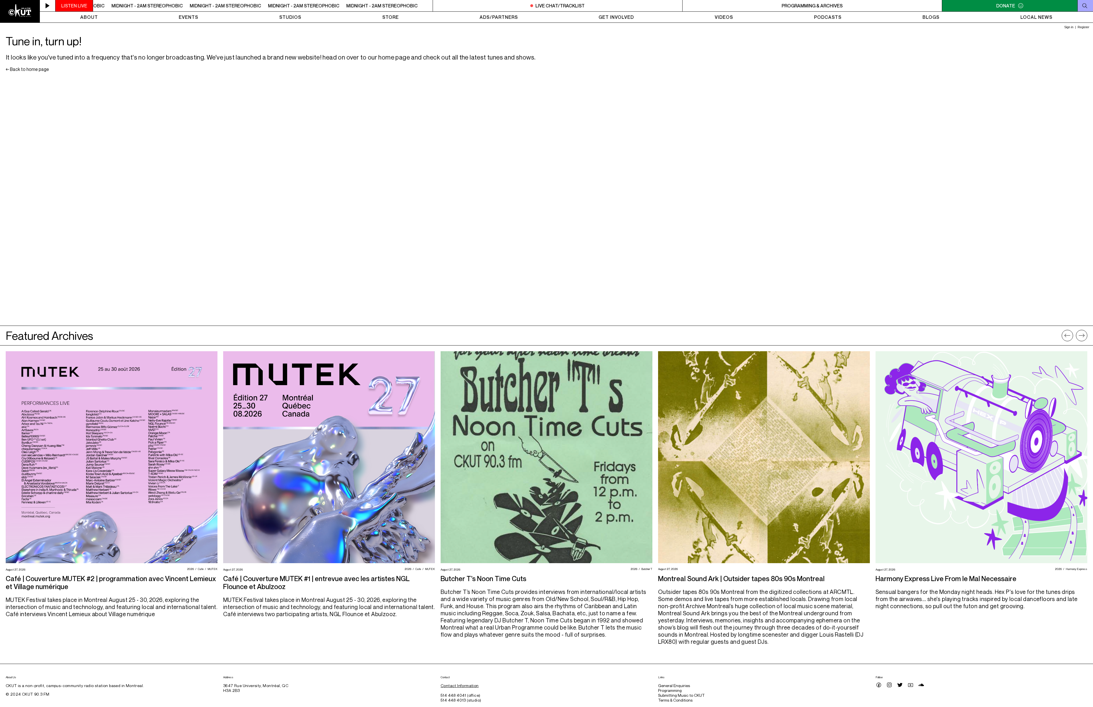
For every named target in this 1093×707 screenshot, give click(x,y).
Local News (1036, 17)
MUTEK (211, 569)
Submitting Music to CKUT (681, 695)
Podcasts (828, 17)
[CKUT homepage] (20, 11)
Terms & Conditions (675, 700)
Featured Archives (49, 335)
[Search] (1085, 5)
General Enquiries (674, 685)
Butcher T (646, 569)
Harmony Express (1075, 569)
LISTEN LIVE (74, 6)
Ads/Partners (499, 17)
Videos (724, 17)
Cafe (200, 569)
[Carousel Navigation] (1074, 335)
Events (188, 17)
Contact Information (460, 685)
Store (390, 17)
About (89, 17)
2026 (190, 569)
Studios (290, 17)
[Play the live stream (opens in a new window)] (48, 5)
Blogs (931, 17)
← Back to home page (27, 69)
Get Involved (616, 17)
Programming (670, 690)
